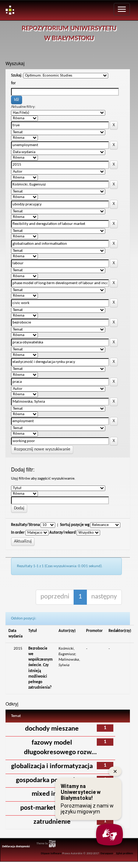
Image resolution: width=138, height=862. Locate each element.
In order (18, 533)
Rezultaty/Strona (25, 525)
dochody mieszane (52, 728)
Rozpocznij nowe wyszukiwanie (42, 449)
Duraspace (106, 853)
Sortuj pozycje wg (74, 525)
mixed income (52, 794)
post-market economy (52, 808)
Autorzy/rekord (62, 533)
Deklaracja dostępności (16, 846)
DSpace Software (51, 853)
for (13, 83)
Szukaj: (16, 76)
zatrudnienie (52, 822)
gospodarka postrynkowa (52, 780)
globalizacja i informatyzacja (52, 766)
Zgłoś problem (124, 853)
